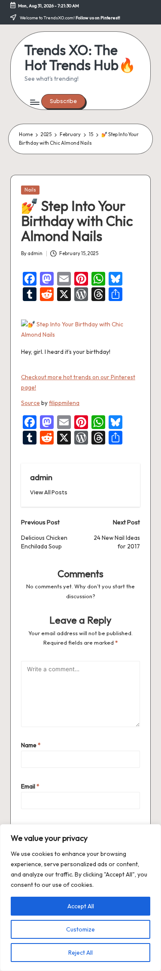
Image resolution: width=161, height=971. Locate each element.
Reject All (80, 952)
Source (30, 403)
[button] (63, 101)
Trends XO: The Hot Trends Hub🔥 (80, 58)
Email (30, 786)
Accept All (80, 906)
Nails (30, 190)
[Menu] (34, 102)
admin (41, 477)
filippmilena (64, 403)
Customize (80, 929)
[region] (80, 897)
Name (31, 745)
